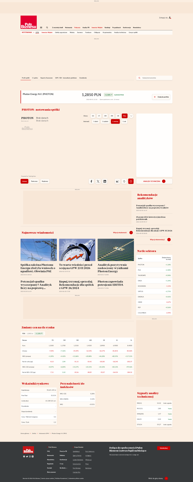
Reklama (62, 455)
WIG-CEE (63, 394)
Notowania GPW (44, 433)
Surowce (80, 32)
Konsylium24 (77, 464)
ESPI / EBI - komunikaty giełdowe (66, 78)
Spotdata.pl (76, 451)
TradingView (32, 176)
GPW (37, 32)
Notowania (68, 27)
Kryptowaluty (107, 32)
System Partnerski (78, 460)
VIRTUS (140, 291)
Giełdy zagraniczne (61, 32)
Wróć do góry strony (155, 478)
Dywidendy (83, 78)
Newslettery (137, 27)
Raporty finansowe (47, 78)
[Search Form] (47, 27)
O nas (61, 464)
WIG (61, 404)
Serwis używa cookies (47, 478)
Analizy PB (86, 27)
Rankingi (107, 27)
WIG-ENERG (64, 399)
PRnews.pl (88, 460)
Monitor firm (76, 472)
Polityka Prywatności (61, 478)
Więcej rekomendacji (157, 239)
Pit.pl (86, 464)
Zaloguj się (163, 17)
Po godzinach (116, 27)
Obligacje (97, 32)
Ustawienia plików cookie (76, 478)
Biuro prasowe (51, 472)
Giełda (34, 433)
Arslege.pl (88, 455)
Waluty (72, 32)
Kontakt (49, 468)
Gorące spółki (133, 32)
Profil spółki (25, 78)
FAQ (48, 451)
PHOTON (141, 265)
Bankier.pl (88, 468)
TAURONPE (142, 275)
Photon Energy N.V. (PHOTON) (38, 94)
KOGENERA (142, 286)
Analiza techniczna (120, 32)
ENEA (140, 281)
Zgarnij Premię (77, 455)
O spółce (35, 78)
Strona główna (25, 433)
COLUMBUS (142, 313)
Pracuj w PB (63, 451)
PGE (139, 270)
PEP (139, 307)
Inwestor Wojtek (97, 27)
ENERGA (141, 297)
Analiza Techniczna (151, 181)
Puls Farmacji (77, 468)
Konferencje (127, 27)
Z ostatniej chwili (57, 27)
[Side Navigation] (41, 27)
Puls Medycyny (89, 451)
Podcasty (77, 27)
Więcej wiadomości (120, 232)
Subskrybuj (164, 448)
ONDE (140, 302)
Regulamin (50, 464)
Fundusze (88, 32)
